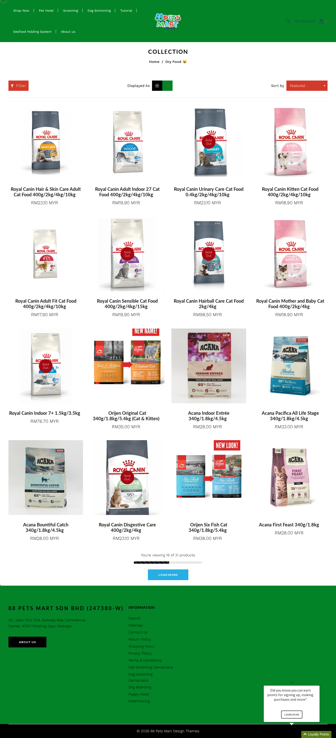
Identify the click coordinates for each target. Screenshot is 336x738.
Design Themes (186, 731)
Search (134, 618)
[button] (297, 734)
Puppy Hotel (138, 694)
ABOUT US (27, 642)
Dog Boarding (139, 687)
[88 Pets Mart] (168, 21)
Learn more (291, 714)
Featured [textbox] (297, 85)
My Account (304, 21)
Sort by (277, 85)
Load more (168, 574)
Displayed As (138, 85)
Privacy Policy (140, 653)
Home (154, 61)
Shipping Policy (141, 646)
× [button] (292, 682)
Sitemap (135, 625)
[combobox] (307, 86)
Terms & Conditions (145, 660)
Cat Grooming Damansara (150, 667)
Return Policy (139, 639)
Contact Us (138, 632)
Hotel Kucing (139, 701)
